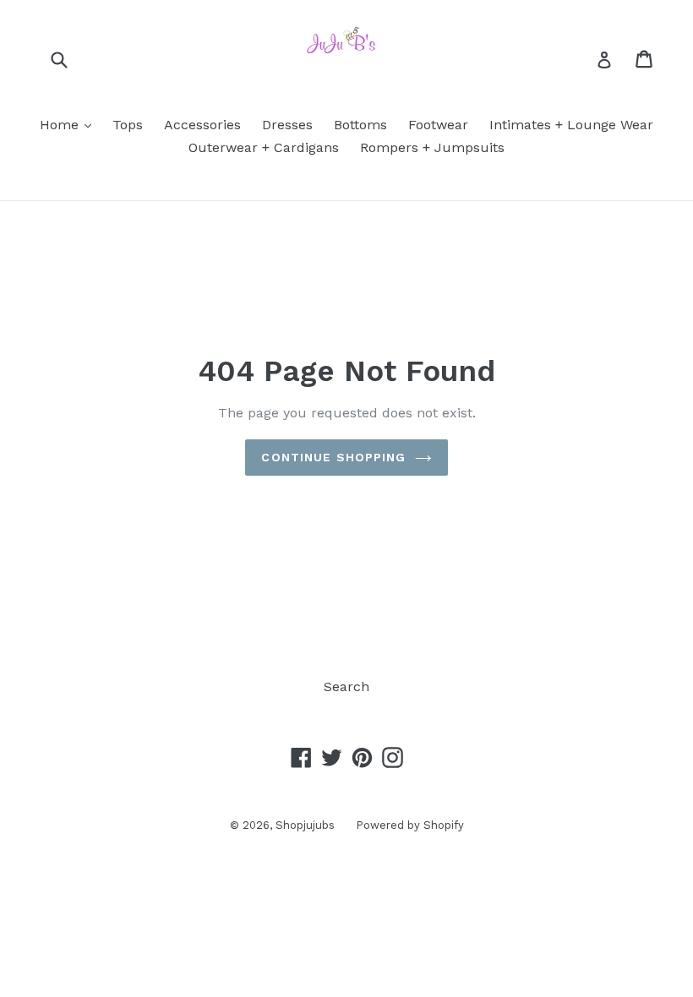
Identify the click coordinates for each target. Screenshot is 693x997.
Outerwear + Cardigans (263, 147)
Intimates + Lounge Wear (571, 125)
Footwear (438, 125)
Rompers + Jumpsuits (432, 147)
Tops (127, 125)
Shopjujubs (305, 825)
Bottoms (360, 125)
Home (70, 124)
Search (346, 686)
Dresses (287, 125)
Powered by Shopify (410, 825)
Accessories (202, 125)
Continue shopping (333, 457)
